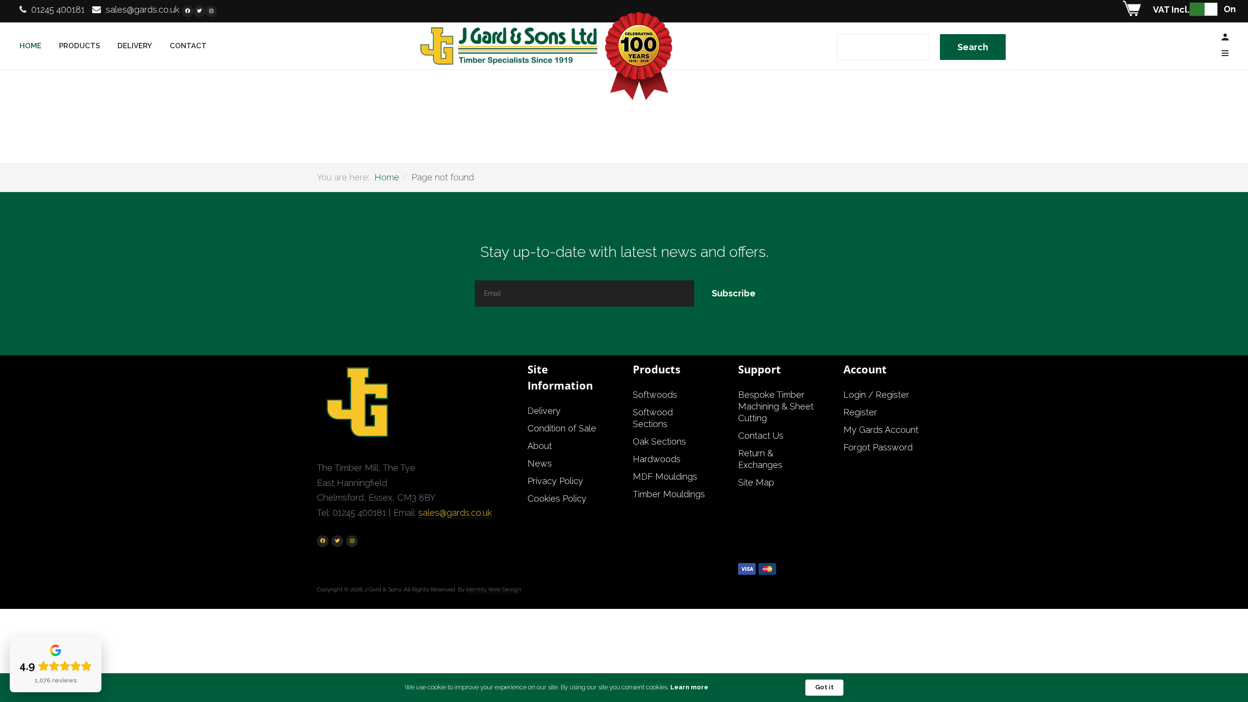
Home (30, 45)
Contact (188, 45)
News (539, 463)
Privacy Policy (555, 481)
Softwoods (655, 395)
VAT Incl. (1171, 9)
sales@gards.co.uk (142, 9)
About (539, 446)
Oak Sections (659, 441)
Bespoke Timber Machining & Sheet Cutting (776, 406)
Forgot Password (878, 447)
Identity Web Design (493, 589)
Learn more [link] (689, 687)
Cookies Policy (556, 498)
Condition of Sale (561, 428)
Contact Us (760, 435)
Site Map (756, 482)
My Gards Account (880, 430)
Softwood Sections (653, 418)
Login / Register (876, 395)
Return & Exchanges (760, 459)
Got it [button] (824, 687)
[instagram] (211, 11)
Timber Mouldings (669, 494)
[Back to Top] (1217, 662)
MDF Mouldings (665, 476)
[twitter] (199, 11)
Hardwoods (657, 459)
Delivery (134, 45)
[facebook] (188, 11)
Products (79, 45)
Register (860, 412)
